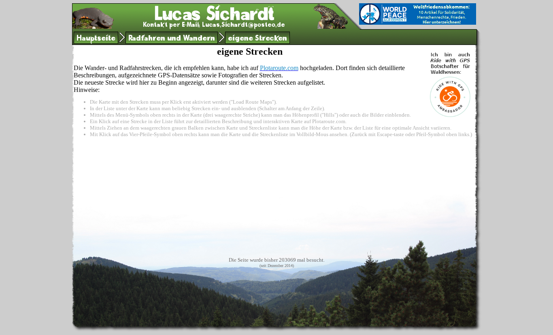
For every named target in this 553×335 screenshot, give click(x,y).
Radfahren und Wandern (171, 39)
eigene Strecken (257, 39)
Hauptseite (96, 39)
